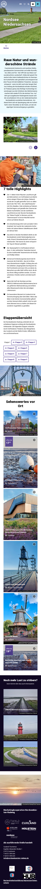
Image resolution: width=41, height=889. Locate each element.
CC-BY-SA (35, 643)
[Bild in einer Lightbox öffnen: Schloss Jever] (20, 129)
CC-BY (35, 434)
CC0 (36, 591)
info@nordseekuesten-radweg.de (16, 858)
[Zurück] (30, 147)
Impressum (28, 880)
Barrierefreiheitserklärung (13, 880)
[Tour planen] (37, 4)
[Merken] (34, 413)
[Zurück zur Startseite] (4, 4)
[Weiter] (36, 147)
